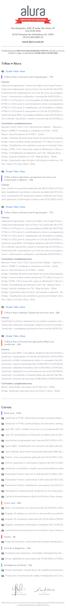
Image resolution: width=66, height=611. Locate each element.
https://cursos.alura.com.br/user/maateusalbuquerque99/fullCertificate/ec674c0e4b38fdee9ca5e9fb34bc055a (32, 603)
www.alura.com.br (33, 41)
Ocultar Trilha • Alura (15, 71)
